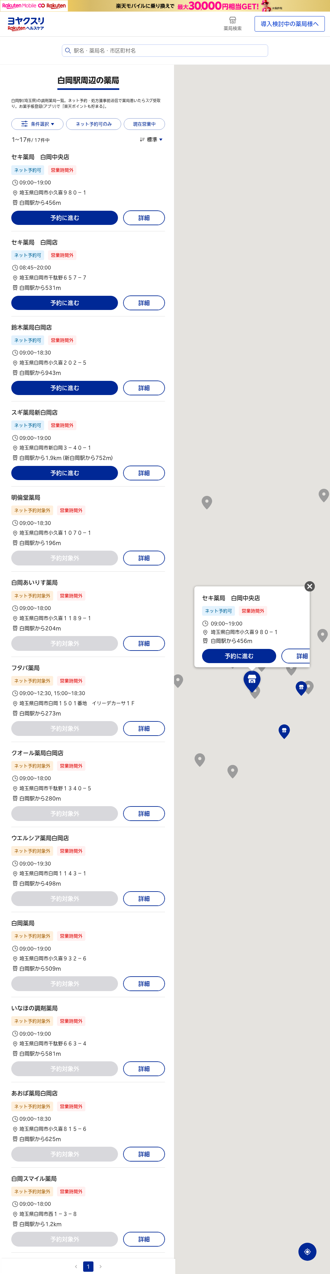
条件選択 (40, 124)
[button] (88, 179)
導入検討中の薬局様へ (290, 24)
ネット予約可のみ (94, 124)
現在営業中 (144, 124)
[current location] (307, 1252)
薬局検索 (233, 28)
